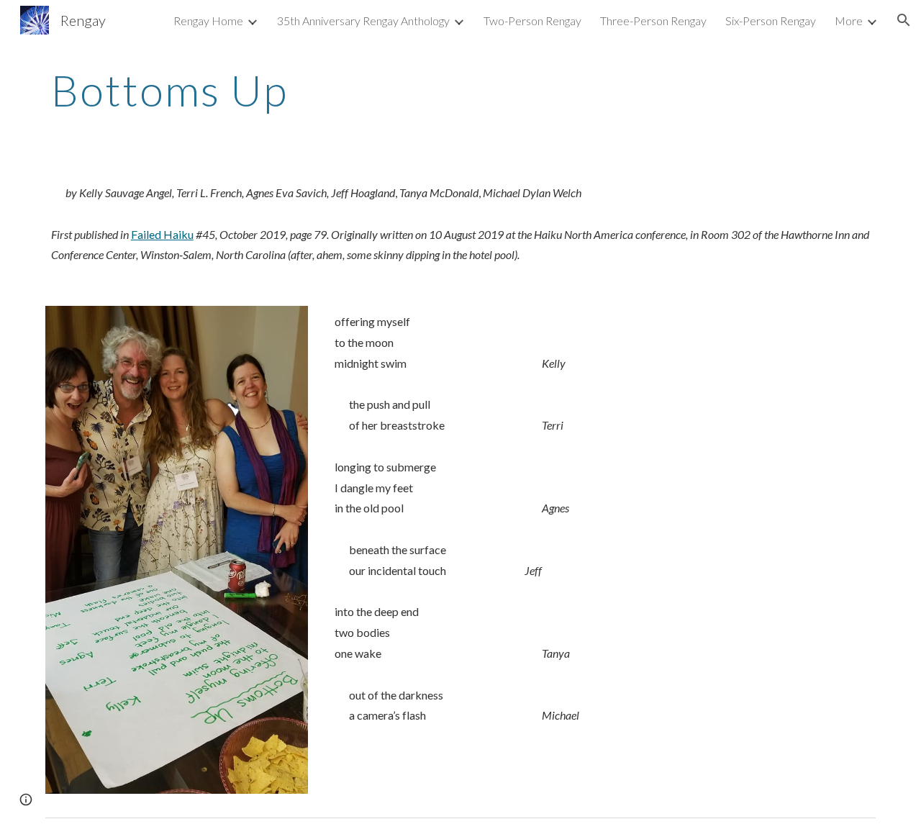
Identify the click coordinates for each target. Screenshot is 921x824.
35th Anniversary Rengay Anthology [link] (363, 20)
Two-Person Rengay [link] (532, 20)
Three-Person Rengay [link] (653, 20)
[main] (460, 89)
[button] (903, 20)
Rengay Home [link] (208, 20)
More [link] (849, 20)
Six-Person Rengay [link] (770, 20)
